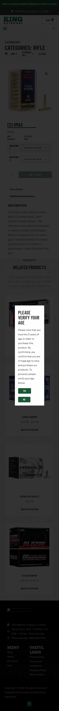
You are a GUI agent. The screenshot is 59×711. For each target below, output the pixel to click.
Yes (24, 391)
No (24, 399)
